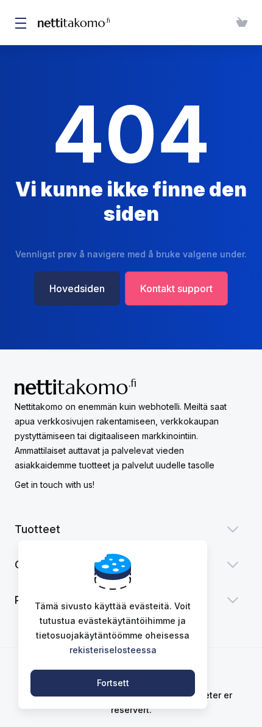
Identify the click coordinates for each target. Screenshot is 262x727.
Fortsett (113, 683)
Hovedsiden (77, 288)
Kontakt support (176, 288)
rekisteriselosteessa (113, 650)
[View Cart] (239, 22)
